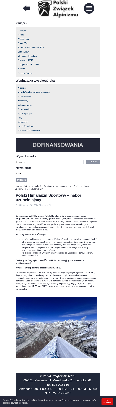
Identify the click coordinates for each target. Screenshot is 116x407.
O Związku (22, 30)
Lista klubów (23, 52)
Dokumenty (23, 122)
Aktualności (23, 88)
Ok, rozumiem (107, 401)
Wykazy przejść (25, 113)
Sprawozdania (24, 109)
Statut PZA (22, 43)
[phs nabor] (56, 327)
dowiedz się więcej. (19, 403)
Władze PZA (23, 39)
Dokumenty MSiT (25, 60)
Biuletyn (21, 69)
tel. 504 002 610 (58, 384)
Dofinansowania (24, 105)
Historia (21, 35)
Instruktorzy (23, 101)
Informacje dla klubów (27, 56)
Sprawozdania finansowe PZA (31, 47)
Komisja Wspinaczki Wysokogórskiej (34, 92)
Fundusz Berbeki (25, 73)
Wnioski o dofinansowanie (29, 130)
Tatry (20, 118)
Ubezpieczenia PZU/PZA (29, 64)
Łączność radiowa (25, 126)
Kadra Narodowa (25, 96)
